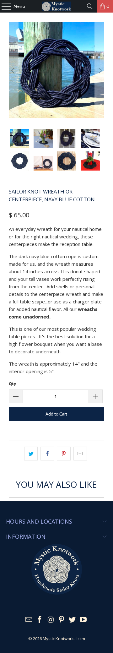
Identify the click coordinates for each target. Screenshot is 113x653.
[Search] (90, 6)
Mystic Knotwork (58, 638)
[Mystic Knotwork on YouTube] (83, 620)
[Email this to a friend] (80, 453)
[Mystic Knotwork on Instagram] (51, 620)
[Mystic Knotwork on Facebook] (40, 620)
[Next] (99, 71)
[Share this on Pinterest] (63, 453)
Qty (12, 383)
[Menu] (3, 6)
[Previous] (13, 71)
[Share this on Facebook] (47, 453)
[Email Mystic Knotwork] (29, 620)
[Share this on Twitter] (31, 453)
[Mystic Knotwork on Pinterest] (62, 620)
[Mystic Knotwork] (56, 6)
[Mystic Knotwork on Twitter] (72, 620)
